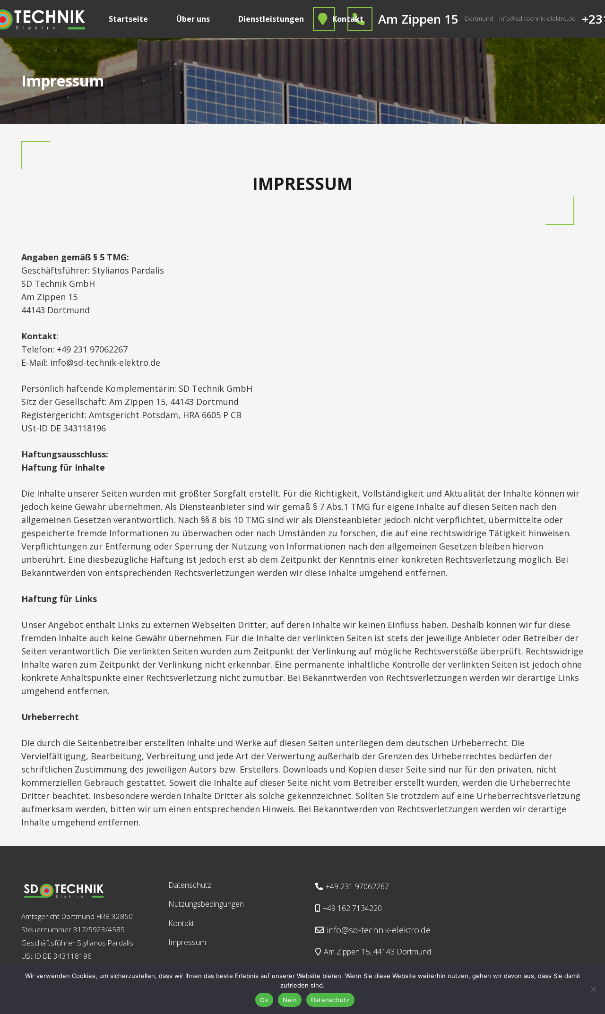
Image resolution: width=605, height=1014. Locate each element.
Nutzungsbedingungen (206, 904)
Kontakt (181, 923)
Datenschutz (189, 885)
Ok (264, 1000)
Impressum (187, 942)
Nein (290, 1000)
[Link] (63, 890)
